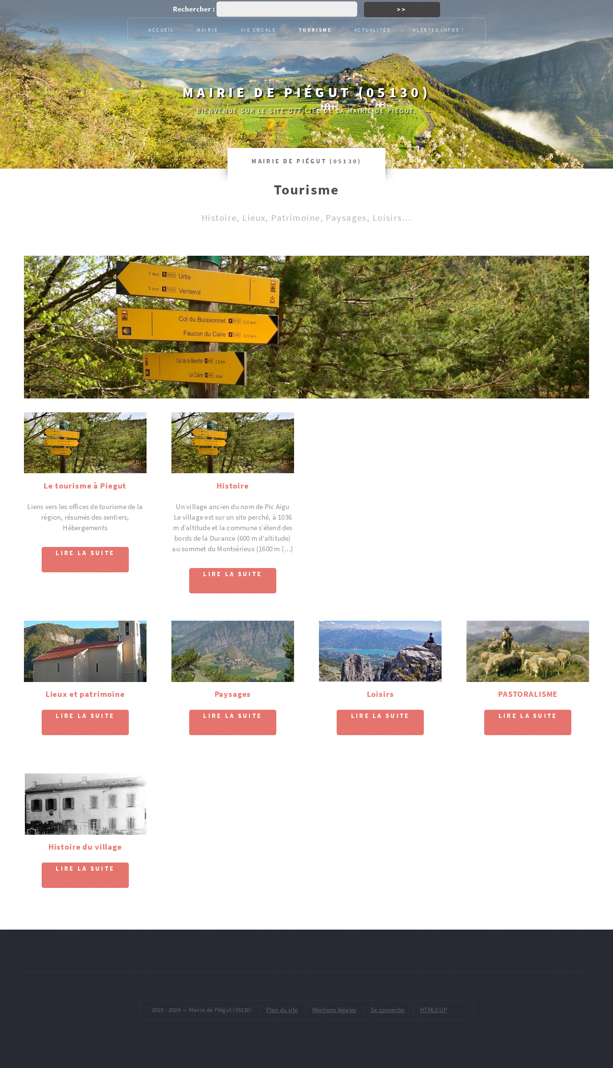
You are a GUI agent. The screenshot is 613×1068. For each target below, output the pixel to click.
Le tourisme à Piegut (85, 485)
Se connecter (388, 1010)
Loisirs (380, 694)
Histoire (232, 485)
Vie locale (258, 30)
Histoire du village (85, 846)
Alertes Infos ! (439, 30)
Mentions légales (334, 1010)
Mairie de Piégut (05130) (306, 92)
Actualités (372, 30)
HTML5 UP (433, 1010)
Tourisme (315, 30)
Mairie (207, 30)
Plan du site (281, 1010)
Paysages (233, 694)
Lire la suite (85, 553)
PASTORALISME (527, 694)
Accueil (161, 30)
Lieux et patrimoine (85, 694)
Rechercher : (194, 9)
